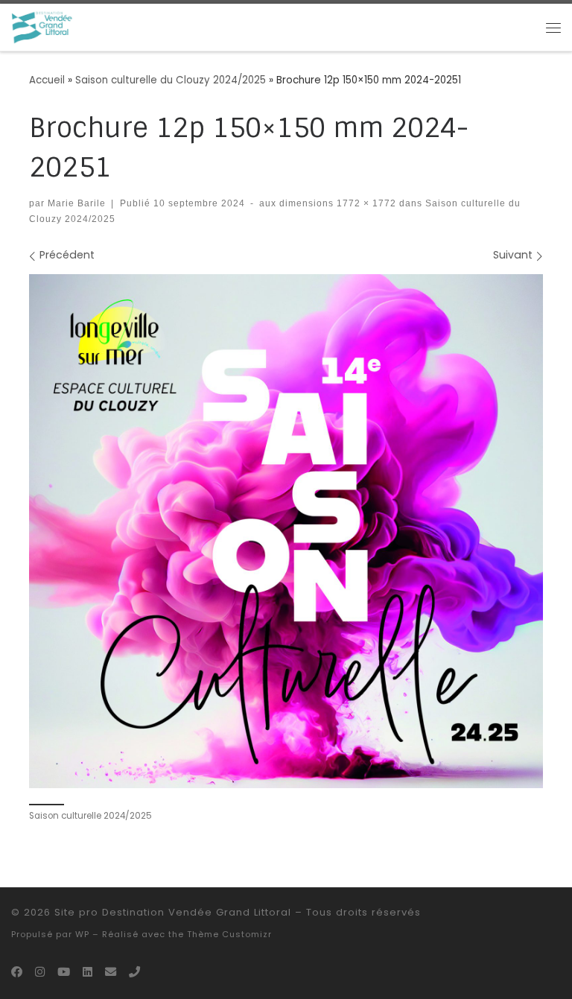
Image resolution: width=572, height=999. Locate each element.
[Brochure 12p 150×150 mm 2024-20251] (286, 531)
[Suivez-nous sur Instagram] (40, 972)
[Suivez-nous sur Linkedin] (87, 972)
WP (82, 934)
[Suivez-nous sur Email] (110, 972)
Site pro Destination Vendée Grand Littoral (172, 912)
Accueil (47, 80)
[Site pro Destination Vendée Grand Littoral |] (42, 26)
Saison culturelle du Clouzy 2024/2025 (170, 80)
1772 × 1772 (365, 203)
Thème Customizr (229, 934)
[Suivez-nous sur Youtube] (63, 972)
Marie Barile (77, 203)
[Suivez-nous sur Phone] (134, 972)
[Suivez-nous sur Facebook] (16, 972)
